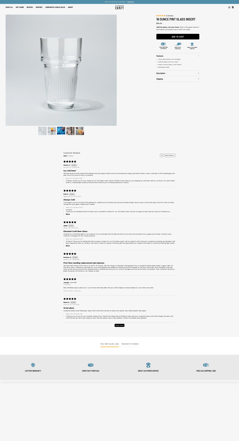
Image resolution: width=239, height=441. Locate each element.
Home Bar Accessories (14, 406)
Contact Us (67, 418)
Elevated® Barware (12, 396)
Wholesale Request (70, 409)
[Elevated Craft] (119, 7)
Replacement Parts (12, 409)
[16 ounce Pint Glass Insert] (42, 131)
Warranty (66, 399)
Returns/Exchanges (70, 406)
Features (159, 56)
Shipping (159, 79)
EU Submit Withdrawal (71, 424)
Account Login (68, 421)
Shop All (9, 393)
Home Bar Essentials (13, 403)
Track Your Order (69, 403)
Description (160, 73)
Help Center (67, 396)
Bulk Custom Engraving (71, 412)
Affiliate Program (69, 415)
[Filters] (162, 155)
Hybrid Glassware (12, 399)
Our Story (66, 393)
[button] (19, 7)
